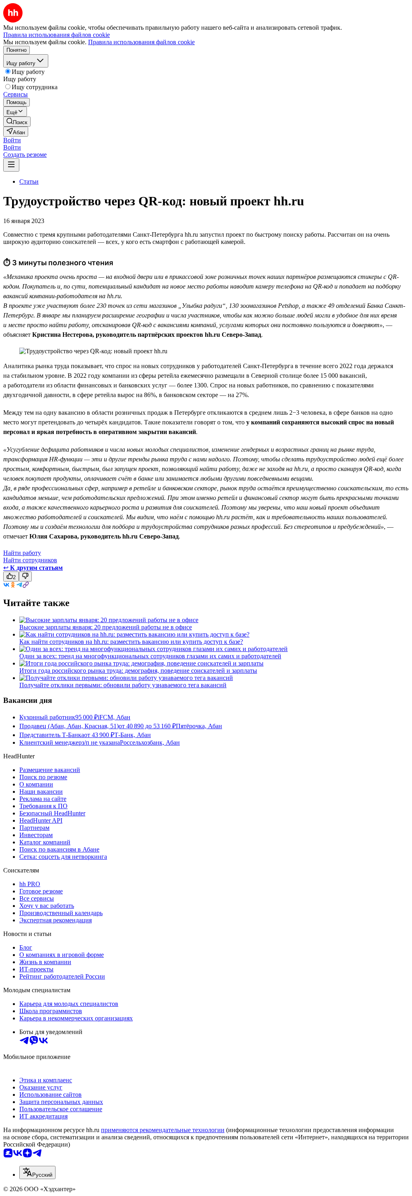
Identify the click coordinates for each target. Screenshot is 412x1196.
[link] (17, 122)
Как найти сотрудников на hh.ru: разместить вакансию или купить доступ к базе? (131, 641)
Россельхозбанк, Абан (150, 742)
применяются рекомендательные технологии (163, 1129)
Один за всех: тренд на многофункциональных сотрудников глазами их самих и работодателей (150, 656)
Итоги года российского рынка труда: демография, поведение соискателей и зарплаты (138, 670)
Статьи (29, 181)
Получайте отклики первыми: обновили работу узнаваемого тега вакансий (123, 685)
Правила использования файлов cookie (141, 42)
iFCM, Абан (114, 717)
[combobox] (37, 1172)
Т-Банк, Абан (132, 734)
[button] (12, 140)
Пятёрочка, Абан (199, 726)
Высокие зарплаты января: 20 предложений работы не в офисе (105, 627)
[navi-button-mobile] (11, 165)
